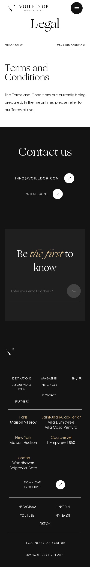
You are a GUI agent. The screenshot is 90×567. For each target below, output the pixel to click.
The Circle (49, 384)
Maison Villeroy (23, 422)
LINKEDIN (63, 506)
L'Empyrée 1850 (61, 442)
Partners (22, 401)
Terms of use (22, 109)
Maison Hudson (23, 442)
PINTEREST (63, 515)
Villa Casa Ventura (61, 427)
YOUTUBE (27, 515)
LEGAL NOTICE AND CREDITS (45, 543)
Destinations (21, 378)
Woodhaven (23, 463)
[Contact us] (58, 194)
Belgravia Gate (23, 468)
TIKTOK (45, 523)
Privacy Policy (14, 45)
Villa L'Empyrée (61, 422)
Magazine (49, 378)
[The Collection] (27, 8)
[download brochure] (60, 484)
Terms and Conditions (71, 45)
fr (80, 378)
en (73, 378)
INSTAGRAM (27, 506)
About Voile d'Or (21, 386)
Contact (49, 395)
